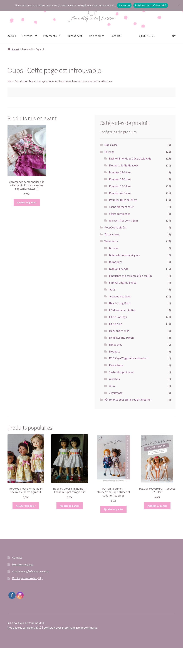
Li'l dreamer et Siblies (122, 310)
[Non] (178, 5)
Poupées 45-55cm (120, 193)
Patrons (27, 36)
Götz (112, 289)
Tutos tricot (75, 36)
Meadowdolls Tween (121, 337)
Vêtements (50, 36)
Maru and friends (119, 331)
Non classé (111, 144)
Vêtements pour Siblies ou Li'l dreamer (128, 399)
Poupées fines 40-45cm (123, 200)
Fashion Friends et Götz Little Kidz (130, 158)
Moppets (114, 351)
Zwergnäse (115, 393)
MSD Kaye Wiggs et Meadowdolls (129, 358)
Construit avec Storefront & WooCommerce (70, 627)
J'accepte (124, 5)
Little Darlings (118, 317)
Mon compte (96, 36)
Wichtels (114, 379)
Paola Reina (116, 365)
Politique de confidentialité (24, 627)
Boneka (113, 248)
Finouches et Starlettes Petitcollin (130, 275)
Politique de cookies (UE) (27, 578)
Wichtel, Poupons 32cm (123, 220)
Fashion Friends (118, 269)
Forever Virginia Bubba (123, 282)
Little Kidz (115, 324)
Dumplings (115, 262)
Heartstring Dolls (120, 303)
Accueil (12, 36)
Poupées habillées (115, 227)
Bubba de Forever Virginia (124, 255)
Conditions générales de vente (30, 571)
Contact (115, 36)
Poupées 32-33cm (120, 186)
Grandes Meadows (120, 296)
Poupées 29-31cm (120, 179)
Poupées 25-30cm (120, 172)
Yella (112, 386)
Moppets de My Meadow (123, 165)
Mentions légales (22, 564)
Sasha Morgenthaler (121, 207)
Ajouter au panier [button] (26, 202)
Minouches (115, 344)
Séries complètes (119, 213)
